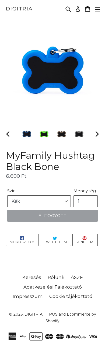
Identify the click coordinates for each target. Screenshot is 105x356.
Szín (11, 190)
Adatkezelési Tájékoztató (52, 287)
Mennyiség (85, 190)
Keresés (31, 277)
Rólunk (56, 277)
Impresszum (28, 296)
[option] (27, 134)
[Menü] (97, 9)
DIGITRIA (19, 9)
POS (53, 314)
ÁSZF (77, 277)
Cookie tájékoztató (70, 296)
